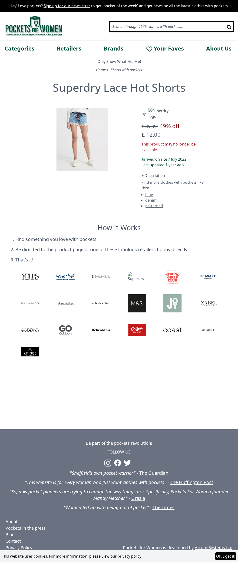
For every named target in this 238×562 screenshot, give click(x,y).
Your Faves (169, 48)
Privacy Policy (19, 547)
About (12, 521)
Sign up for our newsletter (67, 5)
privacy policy (129, 556)
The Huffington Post (191, 482)
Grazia (138, 498)
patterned (154, 205)
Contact (13, 541)
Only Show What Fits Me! (119, 61)
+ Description (153, 175)
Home (101, 69)
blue (149, 194)
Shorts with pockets (126, 69)
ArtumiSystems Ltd (213, 547)
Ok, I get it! (225, 556)
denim (150, 200)
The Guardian (153, 473)
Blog (10, 534)
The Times (163, 507)
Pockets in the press (26, 528)
